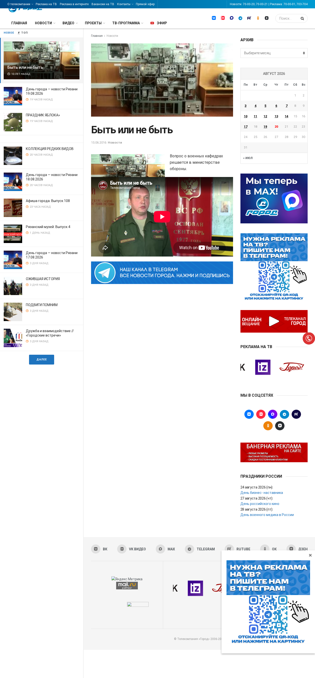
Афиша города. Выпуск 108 (48, 201)
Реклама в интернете (74, 4)
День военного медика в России (267, 515)
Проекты (93, 23)
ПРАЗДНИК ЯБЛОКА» (43, 115)
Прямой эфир (145, 4)
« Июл (247, 158)
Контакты (123, 4)
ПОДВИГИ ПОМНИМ (42, 305)
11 (255, 116)
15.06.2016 (98, 142)
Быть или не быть (25, 67)
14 (286, 116)
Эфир (162, 23)
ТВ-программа (126, 23)
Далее (41, 359)
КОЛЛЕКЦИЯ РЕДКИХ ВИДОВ (50, 149)
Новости (43, 23)
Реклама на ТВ (46, 4)
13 (276, 116)
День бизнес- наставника (261, 493)
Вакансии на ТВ (103, 4)
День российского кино (259, 504)
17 (245, 126)
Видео (68, 23)
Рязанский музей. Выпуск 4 (48, 227)
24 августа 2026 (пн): (256, 487)
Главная (19, 23)
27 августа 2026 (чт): (256, 498)
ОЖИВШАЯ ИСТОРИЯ (43, 279)
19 (265, 126)
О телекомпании (18, 4)
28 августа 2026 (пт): (256, 509)
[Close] (310, 555)
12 (265, 116)
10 (245, 116)
